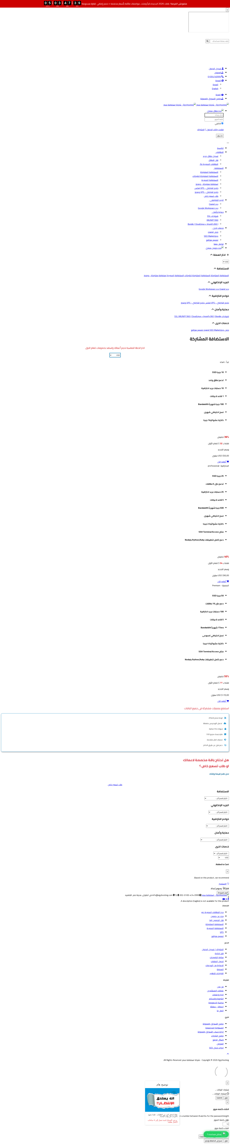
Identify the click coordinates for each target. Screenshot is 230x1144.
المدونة (220, 969)
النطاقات (219, 152)
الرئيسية (220, 148)
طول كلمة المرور (221, 1120)
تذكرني (218, 123)
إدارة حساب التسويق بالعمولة (211, 1032)
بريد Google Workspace (208, 208)
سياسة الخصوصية (216, 1003)
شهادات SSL (212, 216)
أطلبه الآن (222, 462)
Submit (219, 1098)
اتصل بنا (220, 1011)
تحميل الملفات (217, 961)
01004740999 (214, 77)
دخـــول (220, 136)
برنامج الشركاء (217, 1036)
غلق (226, 1098)
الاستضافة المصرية (209, 180)
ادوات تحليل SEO (216, 1048)
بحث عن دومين (217, 916)
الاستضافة (218, 168)
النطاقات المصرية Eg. (209, 164)
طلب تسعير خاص (211, 196)
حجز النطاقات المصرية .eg (212, 912)
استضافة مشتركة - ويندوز (207, 184)
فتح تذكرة (219, 953)
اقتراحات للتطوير (217, 973)
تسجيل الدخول (215, 69)
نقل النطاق (213, 160)
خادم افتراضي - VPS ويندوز (206, 192)
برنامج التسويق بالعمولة (210, 99)
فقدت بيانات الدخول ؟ (214, 130)
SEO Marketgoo (211, 236)
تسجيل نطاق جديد (210, 156)
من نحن (220, 987)
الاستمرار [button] (222, 884)
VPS (222, 932)
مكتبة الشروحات (217, 957)
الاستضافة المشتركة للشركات (205, 176)
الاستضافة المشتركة (209, 172)
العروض (217, 73)
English (215, 89)
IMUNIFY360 (212, 220)
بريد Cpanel (213, 204)
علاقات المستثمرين (215, 991)
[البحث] (215, 248)
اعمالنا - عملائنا (217, 1007)
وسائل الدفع (218, 1040)
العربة (218, 95)
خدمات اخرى (218, 228)
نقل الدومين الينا (216, 920)
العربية (218, 81)
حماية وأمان (217, 212)
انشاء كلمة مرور (222, 1128)
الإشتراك (201, 130)
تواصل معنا (219, 244)
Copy (202, 1136)
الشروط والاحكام (216, 999)
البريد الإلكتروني (216, 200)
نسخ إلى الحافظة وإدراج (213, 1141)
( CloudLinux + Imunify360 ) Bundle (203, 224)
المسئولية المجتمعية (214, 1028)
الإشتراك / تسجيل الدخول (213, 949)
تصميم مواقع (212, 240)
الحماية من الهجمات (215, 965)
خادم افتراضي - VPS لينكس (206, 188)
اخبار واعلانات (218, 995)
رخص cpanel (213, 232)
